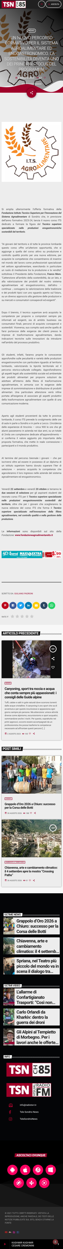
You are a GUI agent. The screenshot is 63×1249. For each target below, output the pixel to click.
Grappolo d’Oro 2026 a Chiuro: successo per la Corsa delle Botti (30, 806)
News (31, 30)
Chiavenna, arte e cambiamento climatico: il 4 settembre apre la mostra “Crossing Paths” (31, 871)
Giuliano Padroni (23, 593)
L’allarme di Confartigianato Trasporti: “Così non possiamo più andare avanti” (35, 1002)
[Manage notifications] (55, 1241)
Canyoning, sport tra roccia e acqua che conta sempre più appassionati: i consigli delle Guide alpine (31, 693)
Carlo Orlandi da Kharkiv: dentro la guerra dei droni (32, 1017)
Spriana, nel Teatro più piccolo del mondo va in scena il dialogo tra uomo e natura (37, 968)
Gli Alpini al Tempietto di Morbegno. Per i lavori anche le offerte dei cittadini (36, 1039)
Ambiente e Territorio (15, 862)
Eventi (8, 799)
